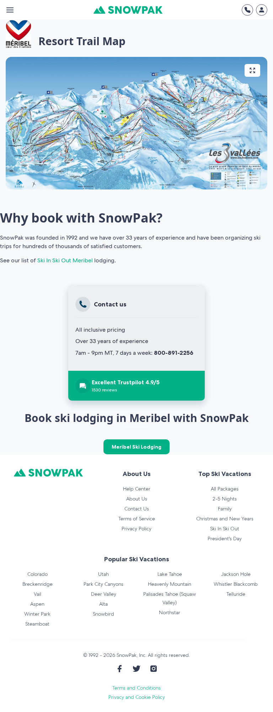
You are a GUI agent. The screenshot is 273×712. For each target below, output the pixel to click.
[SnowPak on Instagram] (153, 668)
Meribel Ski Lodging (136, 447)
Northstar (169, 612)
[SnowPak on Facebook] (119, 668)
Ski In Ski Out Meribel (65, 260)
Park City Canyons (103, 584)
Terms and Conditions (136, 688)
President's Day (225, 538)
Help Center (136, 489)
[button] (136, 123)
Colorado (37, 574)
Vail (37, 594)
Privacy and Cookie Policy (136, 697)
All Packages (225, 489)
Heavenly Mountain (169, 584)
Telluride (235, 594)
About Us (136, 499)
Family (225, 508)
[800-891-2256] (247, 10)
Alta (103, 604)
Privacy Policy (136, 528)
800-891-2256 (173, 352)
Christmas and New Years (224, 518)
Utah (103, 574)
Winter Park (37, 614)
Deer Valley (103, 594)
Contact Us (136, 508)
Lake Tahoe (169, 574)
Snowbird (103, 614)
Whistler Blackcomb (236, 584)
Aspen (37, 604)
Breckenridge (37, 584)
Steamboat (37, 624)
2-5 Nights (225, 499)
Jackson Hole (236, 574)
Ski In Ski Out (224, 528)
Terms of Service (136, 518)
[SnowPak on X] (136, 668)
